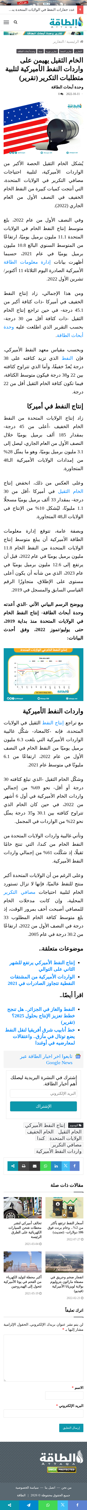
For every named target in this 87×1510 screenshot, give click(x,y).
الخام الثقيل (70, 491)
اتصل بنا (50, 1487)
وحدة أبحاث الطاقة (26, 51)
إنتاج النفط (53, 722)
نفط (40, 51)
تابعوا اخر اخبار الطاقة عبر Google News (46, 1059)
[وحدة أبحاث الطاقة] (43, 33)
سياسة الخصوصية (27, 1487)
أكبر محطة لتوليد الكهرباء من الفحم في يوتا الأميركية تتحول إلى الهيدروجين (23, 1281)
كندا (41, 1138)
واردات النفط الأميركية (59, 1151)
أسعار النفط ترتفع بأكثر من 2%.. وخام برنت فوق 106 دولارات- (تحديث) (65, 1227)
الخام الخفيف (40, 1131)
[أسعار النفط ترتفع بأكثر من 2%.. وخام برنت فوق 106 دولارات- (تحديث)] (64, 1207)
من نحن (66, 1487)
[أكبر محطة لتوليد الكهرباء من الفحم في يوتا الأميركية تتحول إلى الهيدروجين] (23, 1262)
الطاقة (21, 1495)
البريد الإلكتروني (69, 1406)
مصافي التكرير (20, 892)
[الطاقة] (66, 22)
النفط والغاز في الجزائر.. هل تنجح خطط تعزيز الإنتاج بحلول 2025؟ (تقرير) (41, 1016)
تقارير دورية (51, 51)
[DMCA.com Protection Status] (61, 1470)
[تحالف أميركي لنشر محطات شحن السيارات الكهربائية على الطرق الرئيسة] (23, 1207)
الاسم (77, 1388)
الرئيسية (73, 41)
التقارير (58, 41)
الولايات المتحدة (66, 1138)
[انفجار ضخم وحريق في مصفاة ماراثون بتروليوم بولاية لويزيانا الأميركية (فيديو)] (64, 1262)
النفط (69, 358)
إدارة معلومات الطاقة (27, 262)
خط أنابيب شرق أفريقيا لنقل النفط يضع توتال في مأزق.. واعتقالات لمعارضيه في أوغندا (40, 1036)
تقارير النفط (66, 51)
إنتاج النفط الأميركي (45, 1125)
